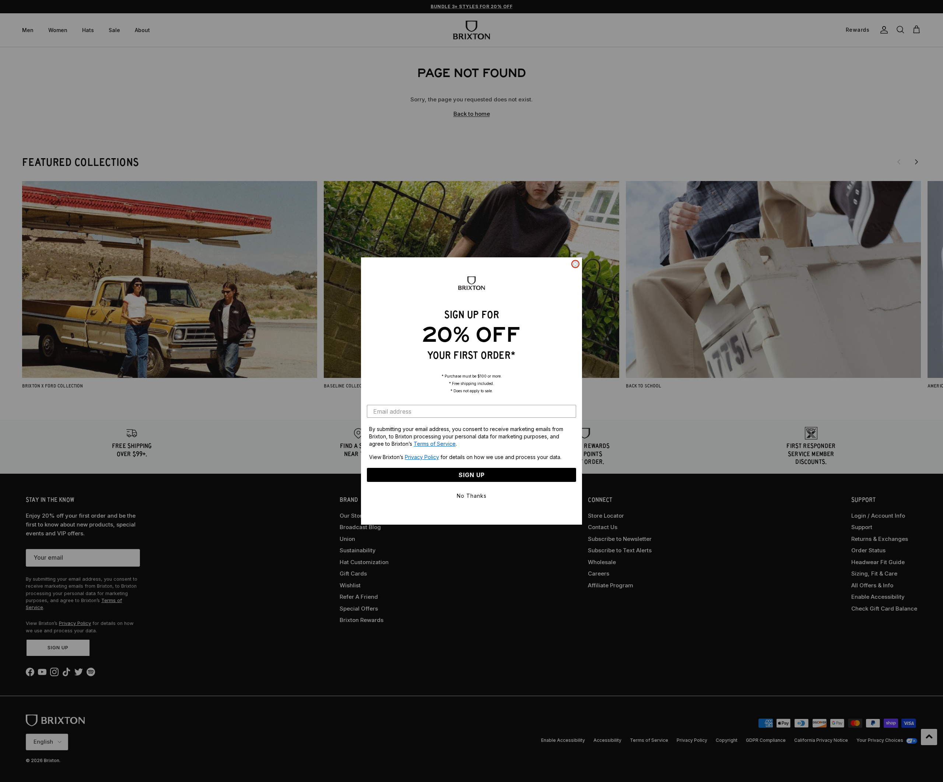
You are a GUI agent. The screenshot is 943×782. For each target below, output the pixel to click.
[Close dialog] (575, 264)
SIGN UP (472, 475)
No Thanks (472, 496)
